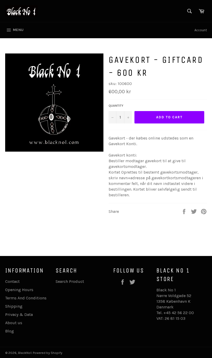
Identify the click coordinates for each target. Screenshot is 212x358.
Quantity (116, 105)
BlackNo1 (25, 353)
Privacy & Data (19, 314)
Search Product (70, 281)
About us (13, 322)
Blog (9, 331)
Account (200, 30)
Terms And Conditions (26, 297)
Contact (12, 281)
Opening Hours (19, 289)
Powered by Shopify (47, 353)
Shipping (13, 306)
